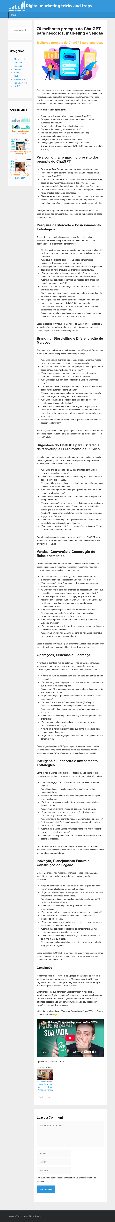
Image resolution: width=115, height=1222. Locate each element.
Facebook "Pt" (20, 79)
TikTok (17, 75)
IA (49, 1097)
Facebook (18, 65)
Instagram (18, 69)
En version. (20, 177)
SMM (16, 72)
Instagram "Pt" (20, 82)
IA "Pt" (17, 86)
